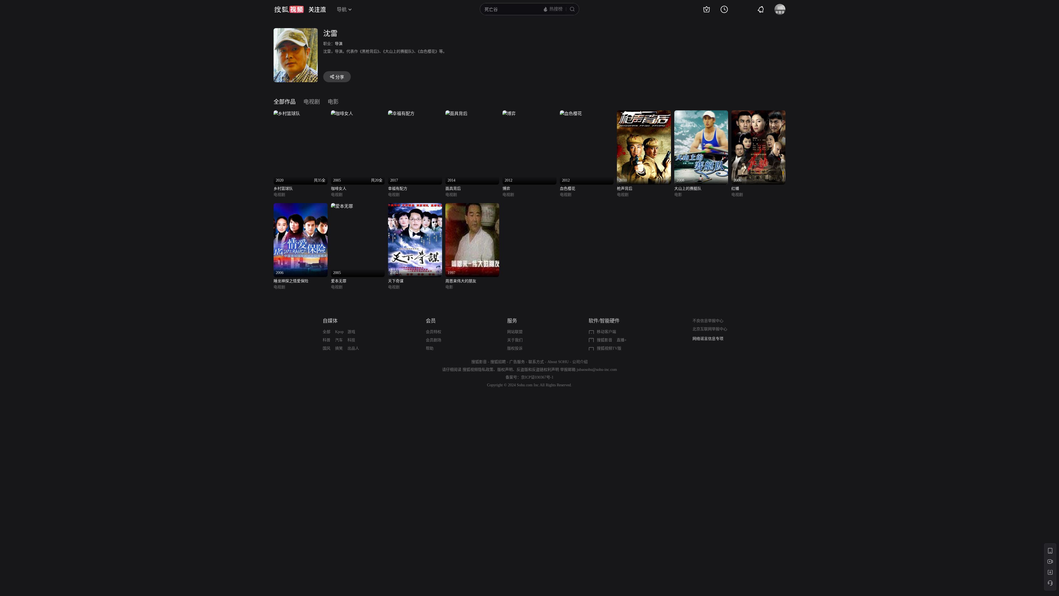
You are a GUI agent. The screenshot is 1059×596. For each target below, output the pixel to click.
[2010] (644, 113)
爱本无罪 (338, 281)
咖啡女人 (338, 189)
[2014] (456, 113)
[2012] (509, 113)
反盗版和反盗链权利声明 (538, 370)
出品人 (353, 348)
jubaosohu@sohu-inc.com (597, 370)
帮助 (430, 348)
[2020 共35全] (287, 113)
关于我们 (515, 340)
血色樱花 (567, 189)
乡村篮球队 (283, 189)
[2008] (701, 113)
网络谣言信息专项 (707, 339)
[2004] (415, 206)
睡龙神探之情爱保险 (291, 281)
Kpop (339, 332)
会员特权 (433, 332)
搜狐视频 (289, 9)
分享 (339, 77)
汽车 (339, 340)
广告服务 (517, 362)
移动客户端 (606, 332)
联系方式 (536, 362)
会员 (431, 321)
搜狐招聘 (498, 362)
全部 (326, 332)
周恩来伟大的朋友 (460, 281)
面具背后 (453, 189)
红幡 (735, 189)
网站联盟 (515, 332)
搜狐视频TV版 (609, 348)
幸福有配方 (397, 189)
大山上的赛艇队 (687, 189)
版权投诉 (515, 348)
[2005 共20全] (342, 113)
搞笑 (339, 348)
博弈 (506, 189)
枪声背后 (624, 189)
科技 (351, 340)
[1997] (472, 206)
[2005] (342, 206)
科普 (326, 340)
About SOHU (558, 362)
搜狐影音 (604, 340)
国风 (326, 348)
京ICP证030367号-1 (537, 377)
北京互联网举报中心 (709, 329)
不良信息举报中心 (707, 321)
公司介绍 (580, 362)
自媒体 (330, 321)
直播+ (622, 340)
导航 (342, 9)
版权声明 (505, 370)
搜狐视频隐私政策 (477, 370)
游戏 (351, 332)
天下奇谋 (395, 281)
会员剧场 (433, 340)
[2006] (758, 113)
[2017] (401, 113)
